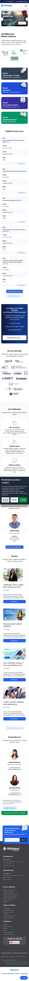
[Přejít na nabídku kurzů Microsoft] (5, 55)
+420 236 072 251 (15, 767)
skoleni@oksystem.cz (22, 1)
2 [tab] (13, 24)
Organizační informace (9, 916)
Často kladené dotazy (9, 934)
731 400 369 (10, 1)
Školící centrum (7, 926)
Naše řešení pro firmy (14, 338)
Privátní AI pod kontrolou (9, 200)
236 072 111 (11, 863)
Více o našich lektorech (14, 547)
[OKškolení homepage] (11, 849)
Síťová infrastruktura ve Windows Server (13, 140)
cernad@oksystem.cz (15, 794)
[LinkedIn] (20, 939)
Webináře (5, 902)
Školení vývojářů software (10, 894)
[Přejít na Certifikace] (24, 55)
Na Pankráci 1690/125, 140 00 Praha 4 (14, 861)
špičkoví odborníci (15, 44)
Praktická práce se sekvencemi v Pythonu (14, 229)
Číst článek (13, 601)
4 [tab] (16, 24)
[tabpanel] (14, 18)
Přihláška (5, 914)
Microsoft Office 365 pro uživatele (12, 171)
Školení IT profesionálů (9, 890)
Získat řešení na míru (14, 296)
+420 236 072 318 (15, 793)
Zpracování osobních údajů (8, 960)
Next (27, 19)
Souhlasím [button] (23, 500)
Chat (24, 978)
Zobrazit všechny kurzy (14, 291)
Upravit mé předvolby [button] (5, 499)
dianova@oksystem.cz (15, 769)
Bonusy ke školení (8, 918)
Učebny (5, 930)
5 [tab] (18, 24)
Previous (1, 19)
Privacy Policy (9, 964)
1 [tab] (11, 24)
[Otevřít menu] (26, 5)
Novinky (5, 924)
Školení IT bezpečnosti (9, 898)
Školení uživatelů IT (8, 892)
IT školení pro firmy (8, 910)
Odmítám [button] (14, 500)
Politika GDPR (19, 956)
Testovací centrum (8, 932)
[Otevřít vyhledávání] (21, 5)
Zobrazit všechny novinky (14, 728)
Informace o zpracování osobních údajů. (14, 834)
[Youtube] (14, 942)
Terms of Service (19, 964)
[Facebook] (18, 939)
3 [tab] (14, 24)
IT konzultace (6, 908)
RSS (19, 960)
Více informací (21, 163)
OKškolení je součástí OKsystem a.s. (12, 813)
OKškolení (6, 5)
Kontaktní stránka (9, 808)
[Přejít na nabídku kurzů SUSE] (14, 55)
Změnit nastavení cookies (8, 956)
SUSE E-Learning (7, 900)
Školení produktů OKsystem (10, 896)
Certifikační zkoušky (8, 912)
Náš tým (5, 928)
